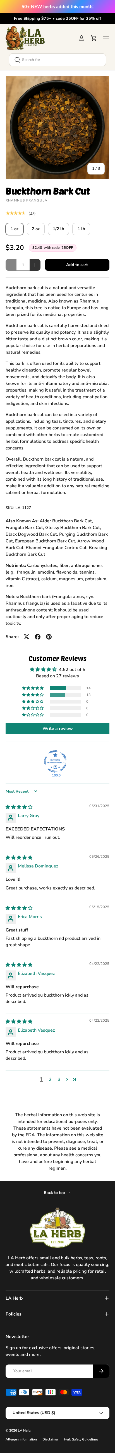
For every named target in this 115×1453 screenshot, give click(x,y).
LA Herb (24, 1430)
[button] (94, 38)
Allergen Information (21, 1439)
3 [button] (59, 1079)
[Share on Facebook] (37, 636)
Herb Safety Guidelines (81, 1439)
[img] (19, 807)
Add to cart (77, 264)
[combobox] (57, 60)
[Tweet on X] (26, 636)
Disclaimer (50, 1439)
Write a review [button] (57, 729)
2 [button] (50, 1079)
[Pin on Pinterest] (48, 636)
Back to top (55, 1192)
